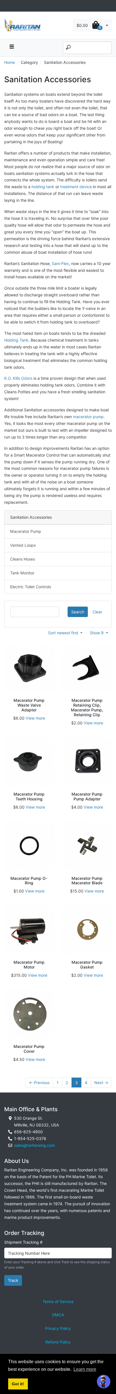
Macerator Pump (25, 531)
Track (13, 1280)
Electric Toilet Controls (30, 586)
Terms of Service (58, 1301)
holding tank (43, 186)
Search (77, 611)
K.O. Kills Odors (18, 378)
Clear (97, 611)
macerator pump (88, 416)
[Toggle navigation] (7, 6)
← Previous (39, 1082)
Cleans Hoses (22, 559)
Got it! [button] (18, 1384)
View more (35, 718)
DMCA (58, 1314)
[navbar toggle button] (11, 48)
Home (9, 62)
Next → (101, 1082)
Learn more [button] (84, 1369)
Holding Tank (16, 340)
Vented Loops (23, 545)
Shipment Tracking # (23, 1242)
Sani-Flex (60, 263)
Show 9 (97, 632)
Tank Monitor (22, 572)
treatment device (76, 186)
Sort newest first (63, 632)
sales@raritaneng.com (34, 1145)
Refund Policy (58, 1341)
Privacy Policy (58, 1328)
